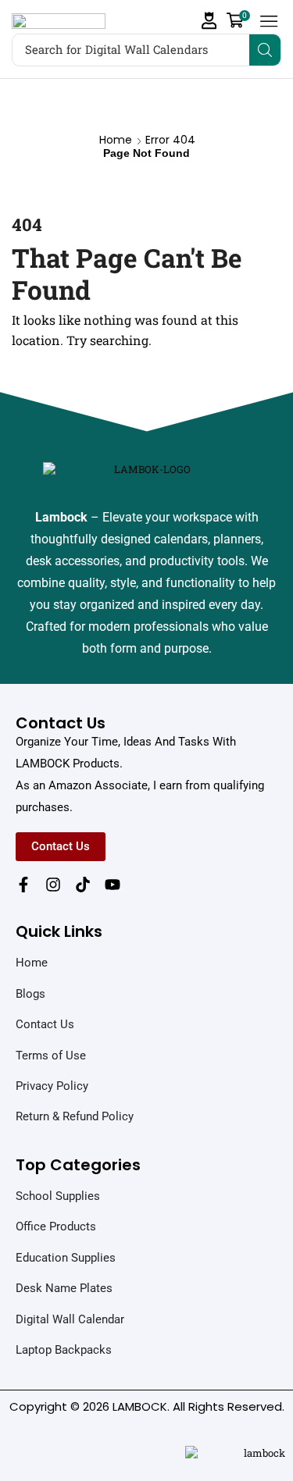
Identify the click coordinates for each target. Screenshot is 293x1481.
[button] (209, 21)
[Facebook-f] (23, 884)
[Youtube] (112, 884)
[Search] (264, 50)
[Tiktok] (83, 884)
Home (115, 140)
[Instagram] (53, 884)
